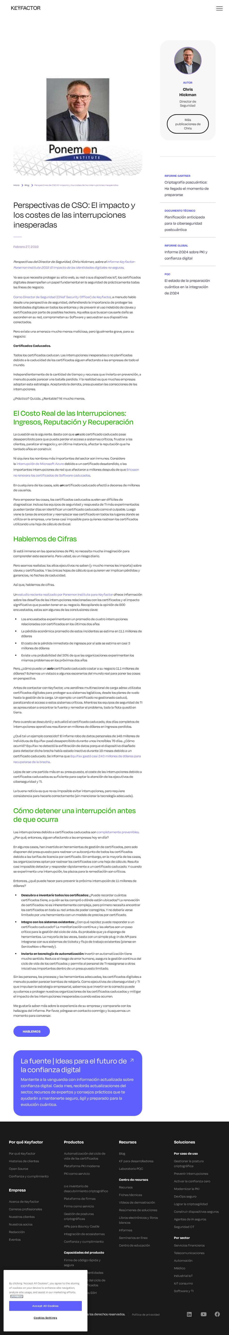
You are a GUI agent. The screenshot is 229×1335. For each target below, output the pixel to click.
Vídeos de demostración (137, 1202)
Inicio (16, 185)
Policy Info (16, 1296)
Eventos (15, 1239)
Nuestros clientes (22, 1217)
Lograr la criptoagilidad (191, 1204)
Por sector (182, 1238)
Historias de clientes (24, 1161)
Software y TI (183, 1291)
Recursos (126, 1187)
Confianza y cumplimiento (29, 1176)
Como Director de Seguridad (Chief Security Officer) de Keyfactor (62, 297)
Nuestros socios (20, 1224)
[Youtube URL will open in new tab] (203, 1314)
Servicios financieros (189, 1245)
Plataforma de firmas (79, 1198)
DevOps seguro (185, 1196)
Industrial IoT (183, 1276)
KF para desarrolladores (136, 1161)
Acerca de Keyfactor (24, 1201)
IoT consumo (183, 1283)
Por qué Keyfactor (22, 1153)
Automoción (183, 1260)
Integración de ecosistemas (84, 1234)
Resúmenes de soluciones (138, 1210)
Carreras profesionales (25, 1209)
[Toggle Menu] (219, 9)
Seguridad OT (184, 1227)
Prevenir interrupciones (191, 1173)
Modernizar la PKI (186, 1189)
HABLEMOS (31, 1031)
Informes (125, 1230)
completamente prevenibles (118, 832)
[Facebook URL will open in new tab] (217, 1314)
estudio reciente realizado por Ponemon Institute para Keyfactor (65, 594)
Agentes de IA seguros (190, 1219)
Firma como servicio (79, 1206)
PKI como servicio (77, 1173)
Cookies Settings (45, 1317)
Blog (27, 185)
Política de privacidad (145, 1314)
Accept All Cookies (45, 1306)
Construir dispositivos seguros (196, 1211)
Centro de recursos (133, 1179)
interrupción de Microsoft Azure (40, 464)
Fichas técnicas (130, 1195)
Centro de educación (134, 1245)
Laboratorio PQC (131, 1168)
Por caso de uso (186, 1153)
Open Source (18, 1168)
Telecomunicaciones (189, 1253)
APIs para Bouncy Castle (81, 1226)
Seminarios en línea (133, 1238)
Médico (179, 1268)
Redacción (17, 1232)
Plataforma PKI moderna (82, 1166)
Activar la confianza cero (192, 1181)
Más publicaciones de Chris (188, 124)
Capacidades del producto (84, 1252)
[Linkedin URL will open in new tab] (189, 1314)
